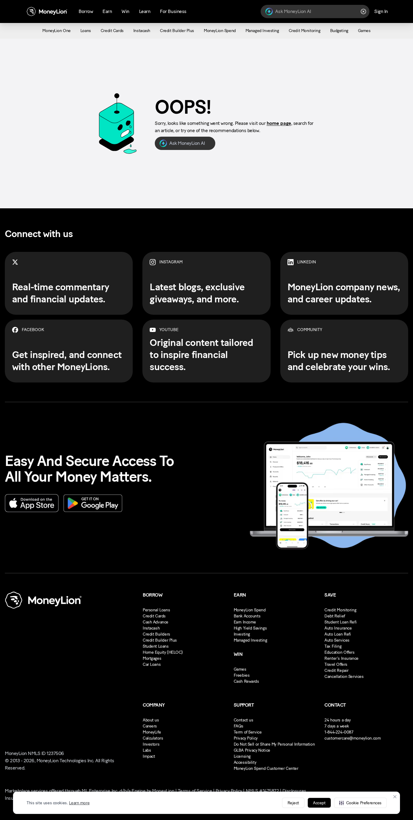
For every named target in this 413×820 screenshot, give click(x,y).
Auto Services (337, 640)
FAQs (238, 726)
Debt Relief (334, 616)
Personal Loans (156, 610)
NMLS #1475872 (262, 791)
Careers (150, 726)
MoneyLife (152, 732)
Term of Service (248, 732)
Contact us (243, 720)
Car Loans (152, 664)
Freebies (242, 675)
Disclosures (294, 791)
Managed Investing (250, 640)
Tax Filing (332, 646)
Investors (151, 744)
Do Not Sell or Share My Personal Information (274, 744)
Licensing (242, 756)
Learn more (79, 802)
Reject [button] (293, 802)
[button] (360, 803)
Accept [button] (319, 802)
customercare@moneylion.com (352, 738)
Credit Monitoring (340, 610)
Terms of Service (195, 791)
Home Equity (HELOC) (163, 652)
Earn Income (245, 622)
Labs (147, 750)
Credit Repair (336, 670)
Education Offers (339, 652)
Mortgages (152, 658)
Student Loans (156, 646)
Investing (242, 634)
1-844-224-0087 (338, 732)
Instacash (151, 628)
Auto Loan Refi (337, 634)
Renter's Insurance (341, 658)
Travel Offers (335, 664)
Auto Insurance (338, 628)
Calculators (153, 738)
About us (151, 720)
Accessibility (245, 762)
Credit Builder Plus (160, 640)
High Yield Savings (250, 628)
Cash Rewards (246, 681)
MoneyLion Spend (250, 610)
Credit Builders (156, 634)
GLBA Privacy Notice (252, 750)
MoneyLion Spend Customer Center (266, 768)
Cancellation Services (343, 676)
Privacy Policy (246, 738)
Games (240, 669)
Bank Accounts (247, 616)
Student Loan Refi (340, 622)
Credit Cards (154, 616)
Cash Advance (155, 622)
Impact (149, 756)
